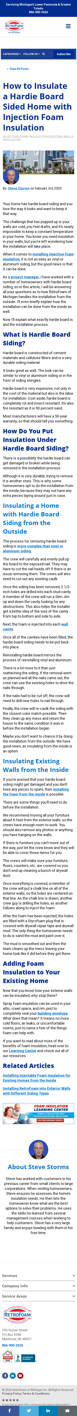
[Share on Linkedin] (48, 1411)
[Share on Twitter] (29, 1411)
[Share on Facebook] (9, 1411)
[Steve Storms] (11, 176)
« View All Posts (18, 69)
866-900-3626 (12, 1345)
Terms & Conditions (36, 1393)
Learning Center (22, 1051)
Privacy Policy (12, 1393)
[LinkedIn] (13, 1376)
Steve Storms (19, 188)
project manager (25, 277)
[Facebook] (5, 1376)
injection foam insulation (25, 136)
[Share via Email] (67, 1411)
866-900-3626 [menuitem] (38, 12)
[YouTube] (20, 1376)
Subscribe (64, 54)
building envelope (53, 1013)
